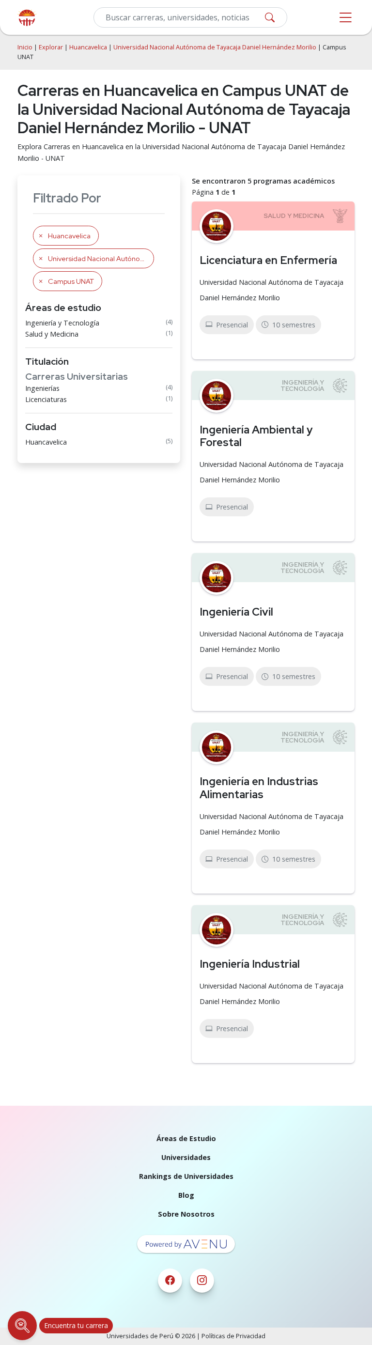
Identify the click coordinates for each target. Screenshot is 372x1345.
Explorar (51, 47)
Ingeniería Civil (236, 611)
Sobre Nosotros (186, 1214)
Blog (186, 1195)
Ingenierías (42, 388)
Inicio (24, 47)
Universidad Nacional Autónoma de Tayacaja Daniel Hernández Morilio (214, 47)
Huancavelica (88, 47)
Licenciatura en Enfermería (268, 260)
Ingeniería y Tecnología (62, 322)
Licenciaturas (46, 399)
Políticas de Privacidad (233, 1336)
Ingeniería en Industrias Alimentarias (259, 788)
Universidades (186, 1157)
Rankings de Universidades (186, 1176)
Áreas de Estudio (186, 1138)
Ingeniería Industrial (250, 964)
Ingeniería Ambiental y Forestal (256, 436)
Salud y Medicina (51, 334)
